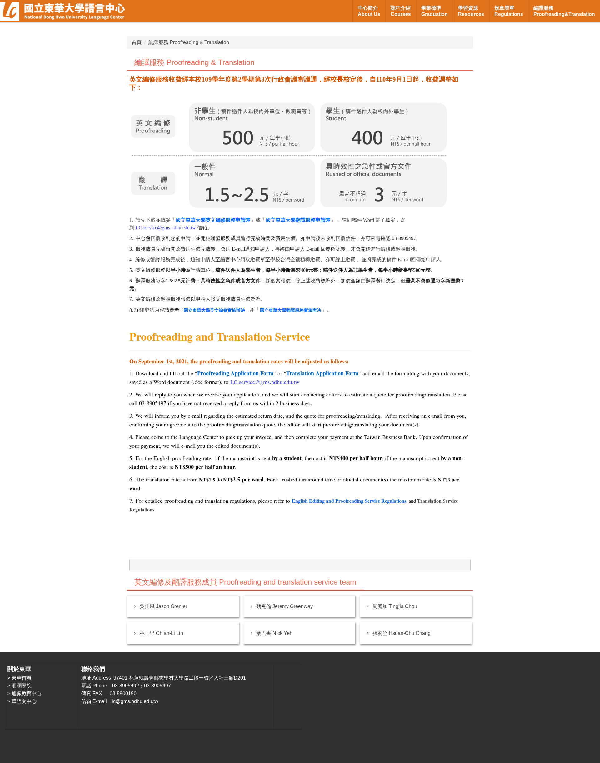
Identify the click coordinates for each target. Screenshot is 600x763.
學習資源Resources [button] (471, 11)
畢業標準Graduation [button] (434, 11)
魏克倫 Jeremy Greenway (284, 606)
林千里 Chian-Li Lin (161, 633)
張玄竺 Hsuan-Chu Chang (401, 633)
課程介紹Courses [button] (401, 11)
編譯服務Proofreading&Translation (564, 11)
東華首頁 (22, 678)
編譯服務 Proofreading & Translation (188, 42)
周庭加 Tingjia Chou (394, 606)
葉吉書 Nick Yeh (274, 633)
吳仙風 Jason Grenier (163, 606)
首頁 (137, 42)
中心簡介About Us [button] (369, 11)
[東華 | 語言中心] (62, 11)
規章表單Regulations (508, 11)
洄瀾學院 (22, 685)
